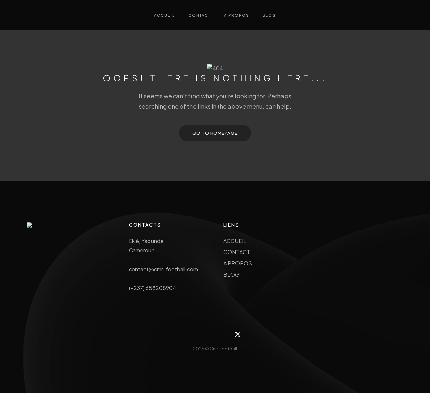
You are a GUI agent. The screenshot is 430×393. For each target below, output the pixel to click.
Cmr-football (223, 348)
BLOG (231, 274)
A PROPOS (237, 263)
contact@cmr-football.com (163, 269)
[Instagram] (192, 334)
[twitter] (237, 334)
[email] (222, 334)
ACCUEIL (234, 240)
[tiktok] (207, 334)
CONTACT (236, 252)
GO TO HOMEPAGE (215, 133)
